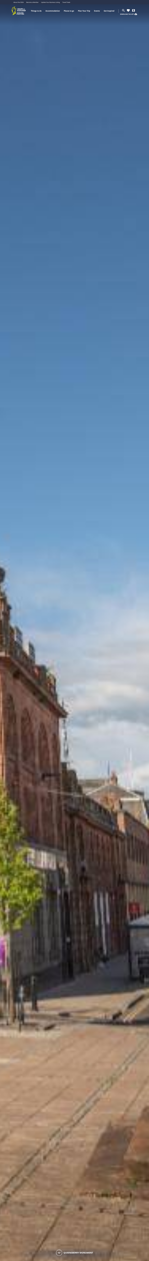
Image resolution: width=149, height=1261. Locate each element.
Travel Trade (66, 2)
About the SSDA (18, 2)
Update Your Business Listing (50, 2)
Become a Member (32, 2)
